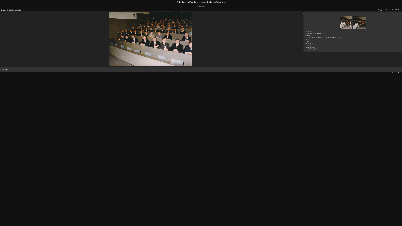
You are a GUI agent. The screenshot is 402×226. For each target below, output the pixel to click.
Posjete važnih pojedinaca (316, 37)
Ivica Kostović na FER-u (333, 37)
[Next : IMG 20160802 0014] (392, 9)
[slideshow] (378, 9)
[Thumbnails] (386, 9)
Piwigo (400, 72)
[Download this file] (381, 9)
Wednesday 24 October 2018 (316, 33)
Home (3, 10)
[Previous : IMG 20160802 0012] (389, 9)
